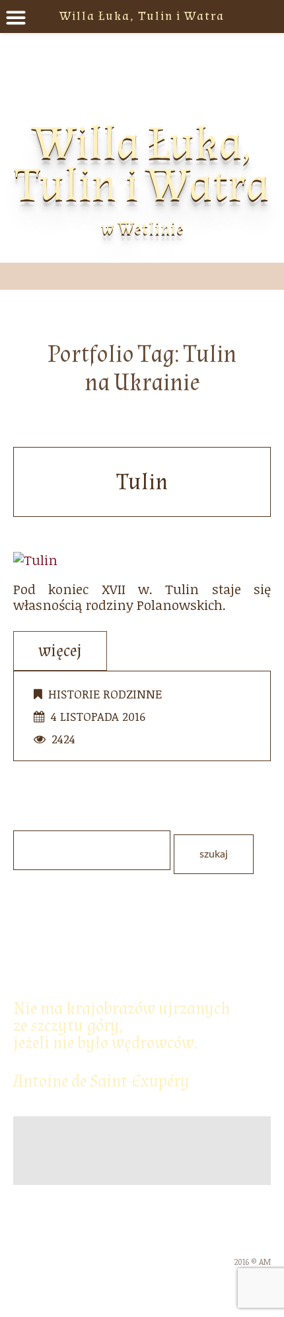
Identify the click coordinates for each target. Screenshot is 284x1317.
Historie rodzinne (105, 694)
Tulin (142, 482)
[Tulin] (35, 558)
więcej (60, 651)
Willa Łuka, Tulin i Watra (142, 164)
